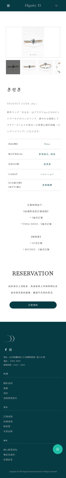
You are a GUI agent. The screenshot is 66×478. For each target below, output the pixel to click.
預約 (6, 393)
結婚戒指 (8, 421)
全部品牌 (8, 431)
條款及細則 (9, 454)
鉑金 (53, 154)
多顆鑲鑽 (47, 185)
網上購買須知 (10, 449)
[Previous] (57, 67)
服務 (6, 388)
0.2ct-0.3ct (47, 174)
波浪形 (47, 164)
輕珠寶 (7, 426)
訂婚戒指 (8, 416)
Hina (47, 144)
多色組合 (44, 154)
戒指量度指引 (10, 398)
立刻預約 (33, 305)
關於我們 (8, 383)
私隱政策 (8, 459)
